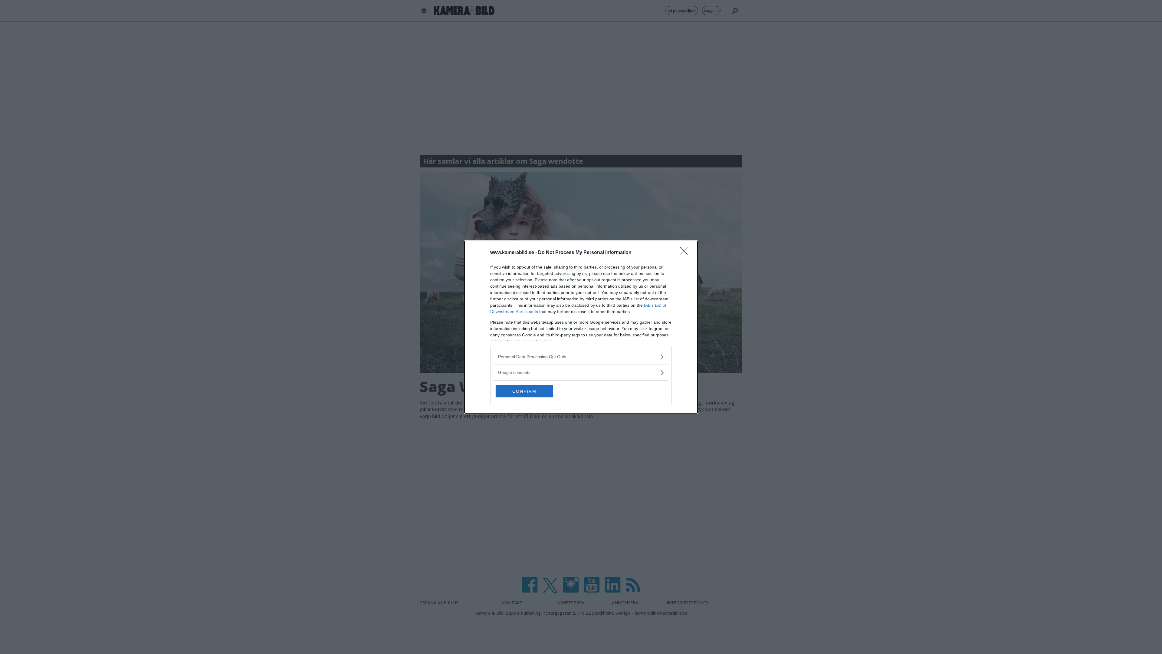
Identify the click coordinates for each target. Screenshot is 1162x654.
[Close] (685, 253)
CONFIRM (524, 391)
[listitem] (581, 357)
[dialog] (581, 327)
